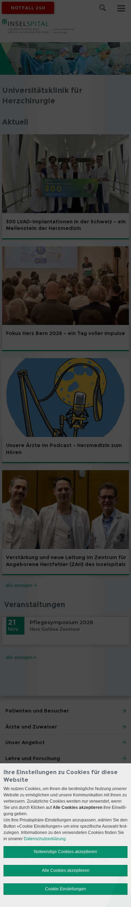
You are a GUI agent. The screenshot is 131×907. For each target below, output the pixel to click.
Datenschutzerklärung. (45, 838)
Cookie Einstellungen (65, 888)
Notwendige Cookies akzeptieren (65, 851)
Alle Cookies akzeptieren (65, 870)
